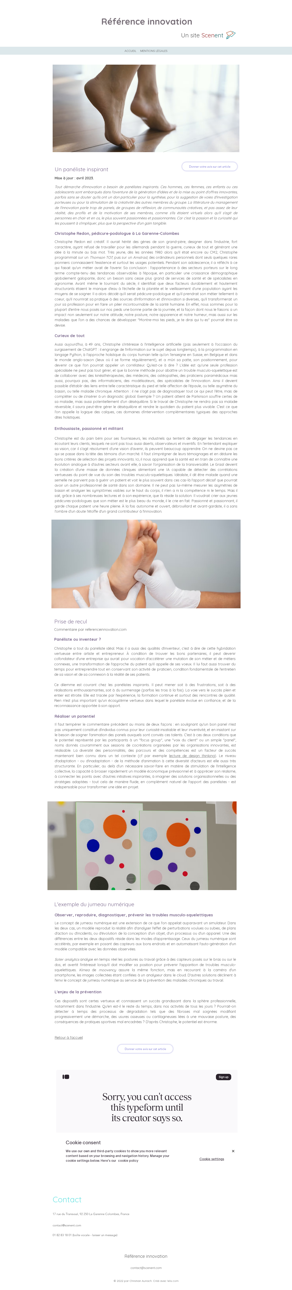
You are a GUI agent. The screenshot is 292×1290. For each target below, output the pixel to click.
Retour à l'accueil (69, 1037)
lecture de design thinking (192, 755)
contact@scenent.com (67, 1225)
